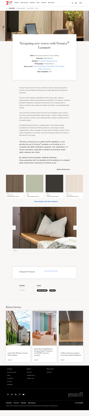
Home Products (30, 8)
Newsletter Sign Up (31, 375)
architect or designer (42, 290)
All (6, 8)
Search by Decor (24, 2)
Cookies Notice (9, 402)
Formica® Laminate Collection (51, 271)
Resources (43, 2)
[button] (76, 3)
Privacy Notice (23, 402)
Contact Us (29, 372)
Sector (38, 2)
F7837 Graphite (59, 66)
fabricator (52, 290)
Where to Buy (51, 2)
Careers (8, 375)
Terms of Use (16, 402)
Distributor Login (30, 378)
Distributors (49, 372)
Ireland (80, 2)
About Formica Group (11, 372)
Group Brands (10, 378)
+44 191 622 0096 (78, 402)
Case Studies (12, 8)
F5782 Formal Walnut (39, 66)
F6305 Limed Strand (44, 69)
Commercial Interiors (21, 8)
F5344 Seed (50, 66)
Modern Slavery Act (32, 402)
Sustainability (10, 384)
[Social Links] (8, 394)
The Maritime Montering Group (48, 61)
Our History (9, 381)
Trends (36, 8)
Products (17, 2)
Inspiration (32, 2)
